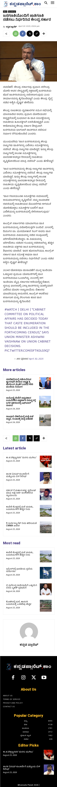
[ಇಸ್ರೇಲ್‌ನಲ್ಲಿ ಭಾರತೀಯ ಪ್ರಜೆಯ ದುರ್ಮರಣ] (46, 573)
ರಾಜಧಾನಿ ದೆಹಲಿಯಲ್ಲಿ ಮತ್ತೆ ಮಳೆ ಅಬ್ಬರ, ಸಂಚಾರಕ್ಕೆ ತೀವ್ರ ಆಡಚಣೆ (19, 417)
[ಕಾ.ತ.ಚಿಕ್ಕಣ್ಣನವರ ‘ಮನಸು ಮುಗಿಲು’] (46, 461)
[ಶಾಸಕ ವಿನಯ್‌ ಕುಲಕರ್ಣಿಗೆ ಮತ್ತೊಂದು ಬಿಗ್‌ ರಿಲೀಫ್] (46, 478)
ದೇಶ (5, 12)
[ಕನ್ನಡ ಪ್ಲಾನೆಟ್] (29, 632)
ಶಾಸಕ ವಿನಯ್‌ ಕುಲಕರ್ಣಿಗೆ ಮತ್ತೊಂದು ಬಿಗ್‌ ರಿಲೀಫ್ (17, 475)
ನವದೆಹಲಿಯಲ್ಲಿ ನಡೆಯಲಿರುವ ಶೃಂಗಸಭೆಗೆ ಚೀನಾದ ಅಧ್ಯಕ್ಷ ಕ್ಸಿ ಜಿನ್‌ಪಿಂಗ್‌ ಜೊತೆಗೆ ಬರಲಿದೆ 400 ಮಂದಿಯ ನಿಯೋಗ (19, 383)
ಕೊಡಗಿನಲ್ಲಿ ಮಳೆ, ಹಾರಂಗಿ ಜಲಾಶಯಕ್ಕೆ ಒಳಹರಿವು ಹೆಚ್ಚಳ (18, 603)
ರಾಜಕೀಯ (12, 12)
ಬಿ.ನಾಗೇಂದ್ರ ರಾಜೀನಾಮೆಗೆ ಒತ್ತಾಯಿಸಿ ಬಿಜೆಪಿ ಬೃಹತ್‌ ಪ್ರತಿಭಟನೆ (21, 586)
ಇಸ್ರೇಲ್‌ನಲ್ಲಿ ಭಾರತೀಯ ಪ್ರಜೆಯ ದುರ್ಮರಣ (19, 570)
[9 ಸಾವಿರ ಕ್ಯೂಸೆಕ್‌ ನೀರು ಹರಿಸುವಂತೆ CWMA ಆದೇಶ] (46, 527)
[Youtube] (44, 678)
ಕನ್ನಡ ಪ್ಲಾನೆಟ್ (11, 26)
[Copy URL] (37, 34)
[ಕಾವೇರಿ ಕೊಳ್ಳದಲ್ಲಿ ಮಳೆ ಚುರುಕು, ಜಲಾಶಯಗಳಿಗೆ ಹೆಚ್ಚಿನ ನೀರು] (46, 511)
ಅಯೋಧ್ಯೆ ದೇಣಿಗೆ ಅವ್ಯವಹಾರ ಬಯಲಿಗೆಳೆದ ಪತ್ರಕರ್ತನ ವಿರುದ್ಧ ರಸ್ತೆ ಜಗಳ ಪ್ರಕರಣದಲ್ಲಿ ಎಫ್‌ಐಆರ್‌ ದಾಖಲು (21, 401)
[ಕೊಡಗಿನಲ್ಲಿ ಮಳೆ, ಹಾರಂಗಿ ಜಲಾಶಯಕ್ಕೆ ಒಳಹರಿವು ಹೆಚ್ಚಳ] (46, 606)
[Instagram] (23, 678)
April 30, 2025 (36, 359)
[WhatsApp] (16, 34)
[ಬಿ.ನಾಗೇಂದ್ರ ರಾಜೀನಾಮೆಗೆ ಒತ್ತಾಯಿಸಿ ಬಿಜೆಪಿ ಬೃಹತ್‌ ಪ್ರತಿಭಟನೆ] (46, 589)
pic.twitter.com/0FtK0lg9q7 (27, 351)
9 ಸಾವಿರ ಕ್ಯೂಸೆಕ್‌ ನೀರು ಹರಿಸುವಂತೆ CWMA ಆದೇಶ (21, 524)
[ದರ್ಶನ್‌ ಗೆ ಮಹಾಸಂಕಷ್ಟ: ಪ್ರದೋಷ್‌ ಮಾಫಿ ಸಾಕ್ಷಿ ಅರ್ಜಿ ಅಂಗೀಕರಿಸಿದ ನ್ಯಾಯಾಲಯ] (46, 494)
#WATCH (11, 310)
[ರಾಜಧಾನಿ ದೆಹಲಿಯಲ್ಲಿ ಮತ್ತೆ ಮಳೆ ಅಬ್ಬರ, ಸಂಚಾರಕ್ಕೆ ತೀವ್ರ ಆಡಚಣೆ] (45, 420)
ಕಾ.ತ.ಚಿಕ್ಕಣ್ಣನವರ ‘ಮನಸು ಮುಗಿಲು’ (21, 457)
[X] (30, 34)
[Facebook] (23, 34)
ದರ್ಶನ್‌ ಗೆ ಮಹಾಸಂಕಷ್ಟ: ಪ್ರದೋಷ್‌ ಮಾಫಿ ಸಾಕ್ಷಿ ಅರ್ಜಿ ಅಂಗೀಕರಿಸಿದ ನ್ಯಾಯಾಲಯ (21, 493)
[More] (44, 34)
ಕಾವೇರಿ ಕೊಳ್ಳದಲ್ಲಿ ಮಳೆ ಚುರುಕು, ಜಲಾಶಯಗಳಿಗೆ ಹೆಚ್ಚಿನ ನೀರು (19, 508)
